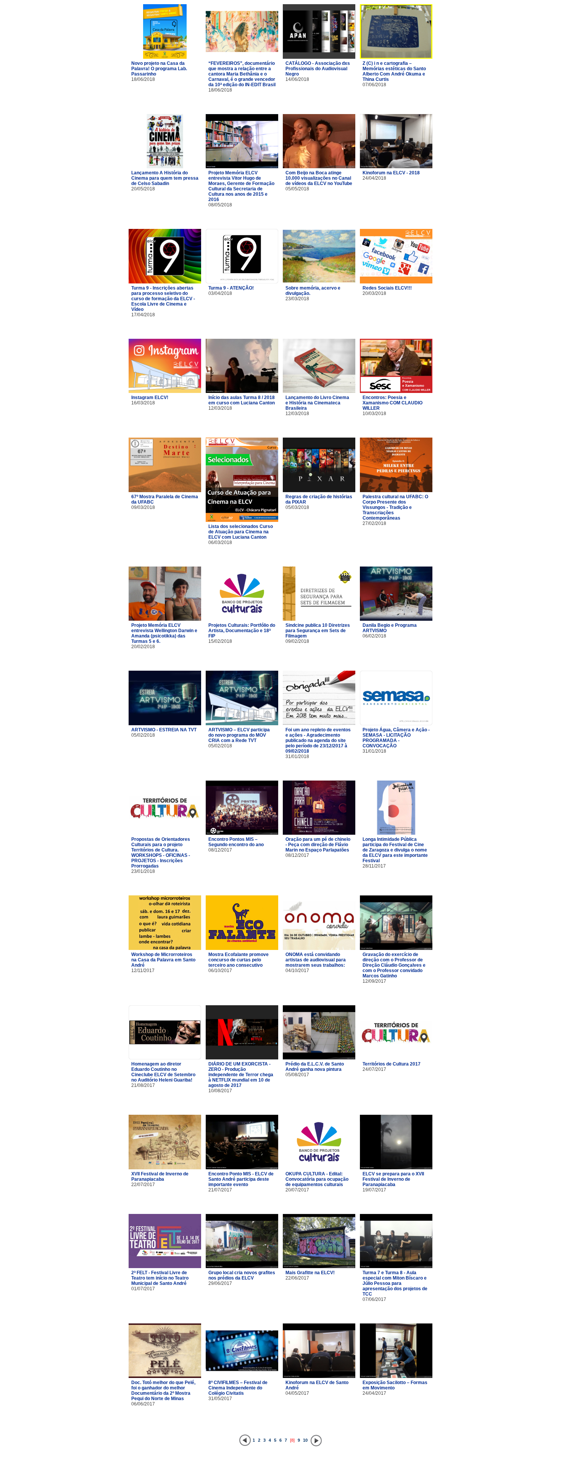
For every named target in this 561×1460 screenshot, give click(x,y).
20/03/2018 (374, 293)
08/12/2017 (220, 850)
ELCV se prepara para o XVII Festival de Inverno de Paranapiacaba (393, 1179)
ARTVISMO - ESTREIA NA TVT (164, 729)
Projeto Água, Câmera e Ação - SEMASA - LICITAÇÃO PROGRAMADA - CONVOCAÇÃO (396, 738)
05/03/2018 (297, 507)
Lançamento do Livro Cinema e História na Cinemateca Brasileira (317, 403)
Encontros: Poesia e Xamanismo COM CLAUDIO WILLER (392, 403)
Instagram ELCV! (149, 397)
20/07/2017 (297, 1190)
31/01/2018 (297, 756)
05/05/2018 (297, 189)
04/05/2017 (297, 1393)
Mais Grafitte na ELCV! (310, 1272)
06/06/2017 (143, 1404)
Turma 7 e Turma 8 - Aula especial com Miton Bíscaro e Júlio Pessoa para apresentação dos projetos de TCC (395, 1283)
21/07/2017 (220, 1190)
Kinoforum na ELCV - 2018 (391, 172)
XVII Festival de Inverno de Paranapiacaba (160, 1176)
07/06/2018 (374, 84)
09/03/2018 (143, 507)
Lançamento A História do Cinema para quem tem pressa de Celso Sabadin (164, 178)
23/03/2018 (297, 298)
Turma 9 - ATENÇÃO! (231, 288)
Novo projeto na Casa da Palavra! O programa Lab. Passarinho (159, 69)
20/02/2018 (143, 646)
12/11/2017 (143, 970)
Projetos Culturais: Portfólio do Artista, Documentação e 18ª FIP (241, 631)
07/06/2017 (374, 1299)
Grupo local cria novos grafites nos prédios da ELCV (241, 1275)
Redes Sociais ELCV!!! (387, 288)
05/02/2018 (143, 735)
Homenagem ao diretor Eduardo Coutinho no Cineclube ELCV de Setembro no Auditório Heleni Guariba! (163, 1072)
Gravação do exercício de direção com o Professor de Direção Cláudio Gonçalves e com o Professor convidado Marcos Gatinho (394, 965)
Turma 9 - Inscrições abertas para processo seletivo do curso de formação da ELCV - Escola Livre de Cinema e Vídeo (163, 298)
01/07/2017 (143, 1288)
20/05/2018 (143, 189)
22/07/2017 (143, 1184)
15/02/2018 (220, 641)
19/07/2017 (374, 1190)
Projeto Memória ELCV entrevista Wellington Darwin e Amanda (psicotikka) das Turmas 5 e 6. (164, 633)
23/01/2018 (143, 871)
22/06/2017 (297, 1278)
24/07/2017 (374, 1069)
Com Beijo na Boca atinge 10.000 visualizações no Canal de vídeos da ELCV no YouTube (318, 178)
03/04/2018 (220, 293)
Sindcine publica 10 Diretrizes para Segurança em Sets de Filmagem (317, 631)
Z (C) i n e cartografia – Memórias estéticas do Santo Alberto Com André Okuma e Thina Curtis (394, 71)
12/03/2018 (220, 408)
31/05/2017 (220, 1398)
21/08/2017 (143, 1085)
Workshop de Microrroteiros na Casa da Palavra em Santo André (163, 960)
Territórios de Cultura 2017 (392, 1064)
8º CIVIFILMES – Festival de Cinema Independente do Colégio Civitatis (238, 1388)
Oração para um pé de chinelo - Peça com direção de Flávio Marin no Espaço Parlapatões (317, 845)
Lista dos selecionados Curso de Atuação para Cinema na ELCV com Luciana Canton (240, 532)
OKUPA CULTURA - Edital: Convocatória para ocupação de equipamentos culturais (316, 1179)
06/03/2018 (220, 542)
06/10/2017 (220, 970)
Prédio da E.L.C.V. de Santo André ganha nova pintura (314, 1066)
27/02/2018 (374, 523)
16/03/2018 (143, 403)
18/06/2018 (143, 79)
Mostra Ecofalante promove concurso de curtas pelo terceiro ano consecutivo (238, 960)
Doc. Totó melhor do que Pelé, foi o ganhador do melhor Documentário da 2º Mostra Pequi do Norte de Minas (163, 1390)
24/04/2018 (374, 178)
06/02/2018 (374, 636)
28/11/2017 (374, 866)
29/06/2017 (220, 1283)
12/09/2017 (374, 981)
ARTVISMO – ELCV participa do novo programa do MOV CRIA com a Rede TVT (239, 735)
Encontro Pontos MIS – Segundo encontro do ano (236, 842)
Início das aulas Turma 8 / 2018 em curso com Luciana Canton (241, 400)
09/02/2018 (297, 641)
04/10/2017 (297, 970)
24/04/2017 (374, 1393)
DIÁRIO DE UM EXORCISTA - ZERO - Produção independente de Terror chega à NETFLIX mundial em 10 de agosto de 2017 (240, 1074)
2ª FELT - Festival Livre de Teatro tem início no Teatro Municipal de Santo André (160, 1278)
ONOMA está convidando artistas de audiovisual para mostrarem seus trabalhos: (315, 960)
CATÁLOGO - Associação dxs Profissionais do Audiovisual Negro (317, 69)
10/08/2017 (220, 1090)
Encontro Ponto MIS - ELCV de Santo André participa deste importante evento (241, 1179)
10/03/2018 (374, 413)
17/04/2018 (143, 314)
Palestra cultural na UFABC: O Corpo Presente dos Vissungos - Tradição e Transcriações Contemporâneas (395, 507)
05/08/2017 (297, 1074)
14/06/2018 (297, 79)
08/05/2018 (220, 205)
